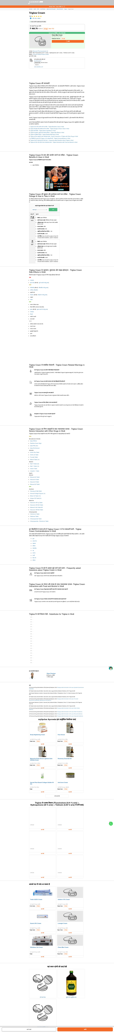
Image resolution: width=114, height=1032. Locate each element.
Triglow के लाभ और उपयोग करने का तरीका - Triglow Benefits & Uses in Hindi (47, 126)
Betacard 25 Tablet (35, 477)
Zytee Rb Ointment (34, 448)
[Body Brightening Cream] (42, 727)
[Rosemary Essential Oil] (70, 751)
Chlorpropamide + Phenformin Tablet (39, 521)
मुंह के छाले (32, 282)
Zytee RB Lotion (34, 445)
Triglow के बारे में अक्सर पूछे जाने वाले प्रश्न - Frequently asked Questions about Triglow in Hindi (51, 140)
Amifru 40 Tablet (34, 454)
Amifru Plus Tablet (34, 452)
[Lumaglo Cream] (70, 916)
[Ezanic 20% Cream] (42, 916)
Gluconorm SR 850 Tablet (36, 510)
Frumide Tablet (34, 457)
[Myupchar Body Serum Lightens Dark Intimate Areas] (42, 751)
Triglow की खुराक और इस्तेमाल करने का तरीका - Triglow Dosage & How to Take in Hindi (49, 128)
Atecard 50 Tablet (34, 479)
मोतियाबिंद (32, 287)
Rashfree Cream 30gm (35, 443)
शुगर (33, 538)
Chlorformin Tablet (34, 514)
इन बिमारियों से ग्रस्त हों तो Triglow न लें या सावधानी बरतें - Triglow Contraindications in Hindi (50, 138)
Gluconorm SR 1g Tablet (36, 502)
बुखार (31, 309)
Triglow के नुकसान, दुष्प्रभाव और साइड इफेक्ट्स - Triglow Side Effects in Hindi (47, 132)
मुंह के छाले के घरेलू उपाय (44, 282)
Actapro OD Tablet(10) (35, 498)
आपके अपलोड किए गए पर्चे (38, 66)
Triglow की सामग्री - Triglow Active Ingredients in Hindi (43, 130)
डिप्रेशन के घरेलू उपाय (42, 294)
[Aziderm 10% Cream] (70, 892)
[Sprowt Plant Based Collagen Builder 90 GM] (42, 775)
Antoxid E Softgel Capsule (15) (37, 493)
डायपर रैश (35, 541)
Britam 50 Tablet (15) (35, 496)
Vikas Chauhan (51, 673)
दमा (33, 550)
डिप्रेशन (32, 294)
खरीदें (85, 1029)
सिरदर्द (31, 314)
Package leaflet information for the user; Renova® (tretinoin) (69, 713)
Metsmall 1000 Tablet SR (36, 507)
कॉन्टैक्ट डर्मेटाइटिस (34, 290)
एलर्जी (34, 555)
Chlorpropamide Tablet (35, 519)
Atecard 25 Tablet (34, 482)
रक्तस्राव (32, 280)
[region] (12, 75)
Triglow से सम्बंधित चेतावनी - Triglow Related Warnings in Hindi (44, 134)
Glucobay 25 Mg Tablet (36, 491)
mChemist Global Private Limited (41, 54)
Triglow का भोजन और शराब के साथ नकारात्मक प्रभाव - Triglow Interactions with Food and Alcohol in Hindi (53, 142)
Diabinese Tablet (34, 516)
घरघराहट (32, 311)
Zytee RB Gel (33, 441)
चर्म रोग (34, 553)
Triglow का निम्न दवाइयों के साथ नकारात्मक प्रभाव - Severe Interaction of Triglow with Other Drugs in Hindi (54, 136)
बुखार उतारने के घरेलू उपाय (42, 309)
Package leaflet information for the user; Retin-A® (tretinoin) (69, 711)
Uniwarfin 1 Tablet (34, 471)
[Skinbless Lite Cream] (42, 940)
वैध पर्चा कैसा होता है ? (38, 61)
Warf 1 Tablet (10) (34, 466)
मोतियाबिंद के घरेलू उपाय (43, 287)
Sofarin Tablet (33, 468)
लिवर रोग (34, 557)
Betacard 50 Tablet (35, 484)
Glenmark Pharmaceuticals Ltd (40, 51)
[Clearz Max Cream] (40, 41)
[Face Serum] (70, 727)
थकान (31, 299)
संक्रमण (34, 543)
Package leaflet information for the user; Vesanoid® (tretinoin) (70, 716)
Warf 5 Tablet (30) (34, 464)
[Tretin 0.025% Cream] (42, 892)
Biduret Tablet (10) (34, 459)
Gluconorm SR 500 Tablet (36, 505)
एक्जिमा (34, 545)
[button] (109, 666)
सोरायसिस (34, 548)
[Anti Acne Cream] (70, 775)
